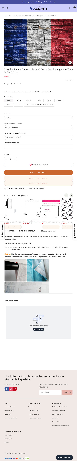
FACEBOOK (16, 250)
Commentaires (56, 422)
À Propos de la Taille (33, 410)
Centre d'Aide (8, 435)
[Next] (71, 195)
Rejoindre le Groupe (57, 414)
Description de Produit (11, 418)
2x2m (39, 100)
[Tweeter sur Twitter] (17, 84)
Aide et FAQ (8, 414)
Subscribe (67, 392)
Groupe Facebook (21, 188)
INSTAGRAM (57, 247)
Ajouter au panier (12, 227)
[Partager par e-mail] (20, 83)
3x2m (49, 100)
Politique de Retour (33, 414)
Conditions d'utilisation (58, 410)
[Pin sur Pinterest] (14, 84)
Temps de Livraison (33, 407)
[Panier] (74, 8)
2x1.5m (19, 100)
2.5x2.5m (59, 100)
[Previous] (66, 195)
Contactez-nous (9, 410)
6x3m (18, 105)
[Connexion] (69, 8)
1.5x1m (8, 100)
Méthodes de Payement (35, 418)
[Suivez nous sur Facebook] (7, 389)
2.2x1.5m (28, 100)
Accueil (6, 16)
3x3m (8, 105)
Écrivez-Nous (8, 438)
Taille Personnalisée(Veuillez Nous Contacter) (39, 105)
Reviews (7, 442)
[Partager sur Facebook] (11, 84)
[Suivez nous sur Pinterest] (15, 389)
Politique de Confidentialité (59, 407)
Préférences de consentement (60, 425)
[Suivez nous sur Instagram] (11, 389)
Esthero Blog (55, 418)
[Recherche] (7, 8)
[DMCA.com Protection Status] (27, 458)
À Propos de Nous (9, 407)
